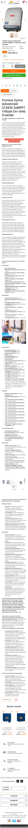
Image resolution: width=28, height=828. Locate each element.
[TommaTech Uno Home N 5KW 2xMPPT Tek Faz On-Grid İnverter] (7, 718)
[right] (26, 722)
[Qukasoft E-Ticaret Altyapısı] (14, 826)
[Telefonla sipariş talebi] (21, 86)
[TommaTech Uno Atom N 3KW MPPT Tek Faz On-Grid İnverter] (21, 718)
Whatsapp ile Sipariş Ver (15, 75)
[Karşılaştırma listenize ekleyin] (14, 86)
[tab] (5, 90)
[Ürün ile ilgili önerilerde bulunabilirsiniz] (25, 86)
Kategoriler (14, 800)
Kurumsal (14, 796)
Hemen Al (14, 71)
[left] (1, 722)
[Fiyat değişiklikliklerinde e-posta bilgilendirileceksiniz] (17, 86)
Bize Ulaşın (14, 805)
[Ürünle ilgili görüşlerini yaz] (10, 86)
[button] (3, 19)
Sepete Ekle (21, 66)
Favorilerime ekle (8, 78)
